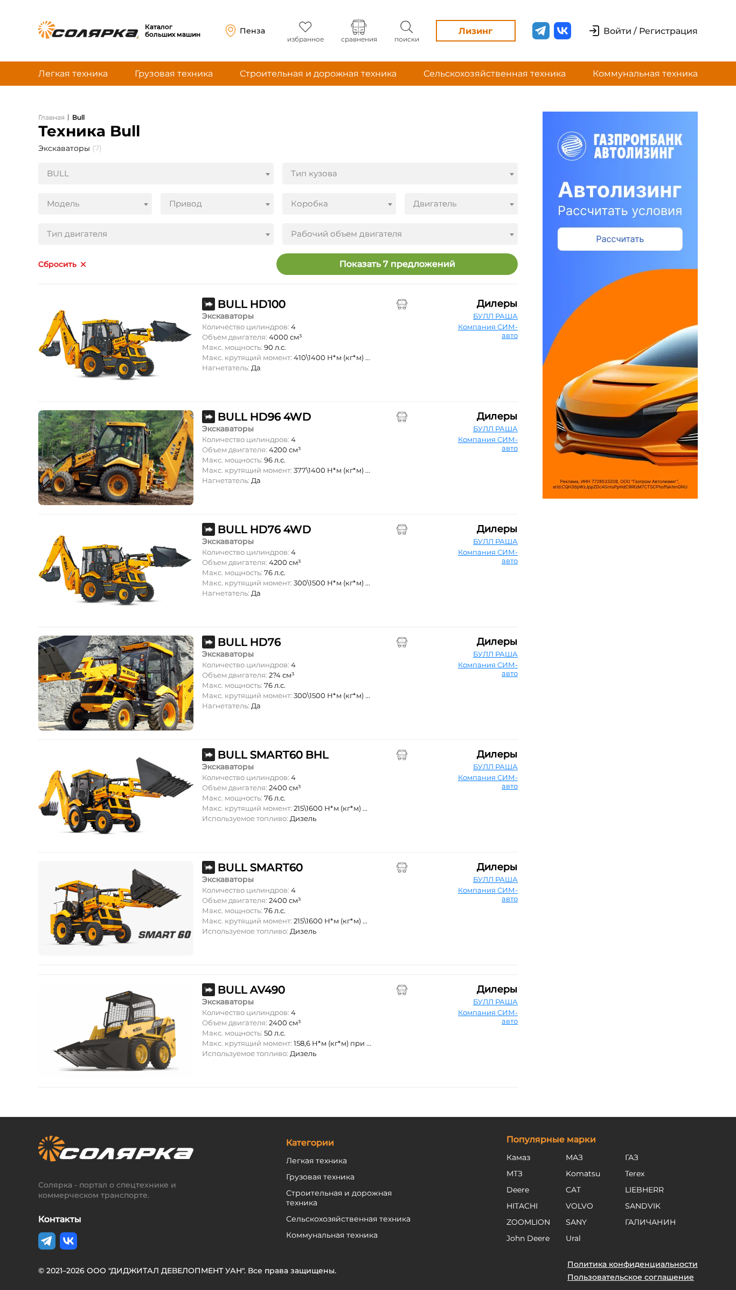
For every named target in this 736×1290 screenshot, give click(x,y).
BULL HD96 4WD (264, 416)
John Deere (528, 1238)
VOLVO (579, 1206)
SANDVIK (643, 1206)
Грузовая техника (174, 73)
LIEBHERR (644, 1190)
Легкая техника (73, 73)
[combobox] (156, 173)
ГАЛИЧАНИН (650, 1222)
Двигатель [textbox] (434, 203)
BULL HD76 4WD (264, 529)
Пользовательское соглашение (630, 1277)
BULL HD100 (252, 304)
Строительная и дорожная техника (318, 73)
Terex (634, 1173)
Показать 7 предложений (397, 264)
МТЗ (514, 1173)
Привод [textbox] (185, 203)
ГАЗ (631, 1157)
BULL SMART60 (260, 867)
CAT (573, 1190)
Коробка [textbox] (309, 203)
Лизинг (475, 31)
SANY (576, 1222)
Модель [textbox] (63, 203)
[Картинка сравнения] (401, 304)
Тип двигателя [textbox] (77, 234)
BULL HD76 (249, 642)
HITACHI (522, 1206)
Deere (517, 1190)
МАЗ (574, 1157)
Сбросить (57, 264)
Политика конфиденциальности (632, 1264)
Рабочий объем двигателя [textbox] (346, 234)
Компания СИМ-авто (488, 331)
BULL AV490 (251, 989)
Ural (573, 1238)
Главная (51, 117)
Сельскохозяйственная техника (494, 73)
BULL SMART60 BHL (273, 754)
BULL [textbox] (58, 173)
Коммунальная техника (645, 73)
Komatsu (583, 1173)
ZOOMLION (528, 1222)
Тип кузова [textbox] (314, 173)
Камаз (518, 1157)
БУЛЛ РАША (495, 316)
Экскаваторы (70, 148)
